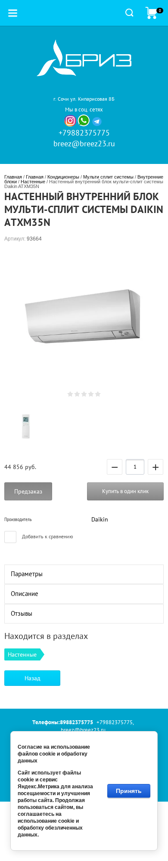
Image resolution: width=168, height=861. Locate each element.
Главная (13, 176)
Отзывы (21, 613)
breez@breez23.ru (84, 143)
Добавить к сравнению (47, 536)
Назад (32, 678)
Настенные (33, 181)
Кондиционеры (63, 176)
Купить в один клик (125, 491)
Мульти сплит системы (108, 176)
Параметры (27, 574)
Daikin (99, 519)
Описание (24, 593)
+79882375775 (84, 133)
